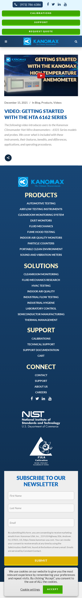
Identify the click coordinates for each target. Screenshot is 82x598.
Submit (41, 560)
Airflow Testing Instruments (41, 209)
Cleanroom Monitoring (41, 274)
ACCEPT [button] (52, 589)
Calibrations (41, 13)
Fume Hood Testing (41, 231)
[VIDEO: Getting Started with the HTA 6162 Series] (41, 75)
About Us (41, 386)
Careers (41, 392)
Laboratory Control (41, 308)
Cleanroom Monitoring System (41, 214)
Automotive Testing (41, 203)
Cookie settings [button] (30, 589)
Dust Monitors (41, 220)
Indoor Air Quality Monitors (41, 237)
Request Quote (41, 31)
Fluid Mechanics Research (41, 279)
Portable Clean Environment (41, 249)
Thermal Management (41, 319)
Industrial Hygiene (41, 302)
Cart (41, 355)
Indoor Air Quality (41, 291)
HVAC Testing (41, 285)
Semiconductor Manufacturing (41, 314)
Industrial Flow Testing (41, 297)
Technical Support (41, 344)
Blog (37, 102)
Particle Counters (41, 243)
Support (41, 22)
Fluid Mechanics (41, 226)
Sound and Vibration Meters (41, 254)
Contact (41, 375)
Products (46, 102)
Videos (57, 102)
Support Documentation (41, 350)
